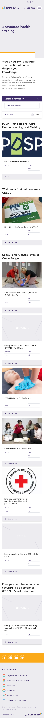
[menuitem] (22, 675)
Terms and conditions (9, 709)
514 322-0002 (29, 8)
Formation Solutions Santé (17, 707)
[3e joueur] (8, 715)
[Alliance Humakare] (28, 2)
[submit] (38, 98)
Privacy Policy (31, 707)
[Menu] (39, 8)
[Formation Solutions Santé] (12, 8)
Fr (38, 2)
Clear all (37, 114)
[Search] (33, 1)
